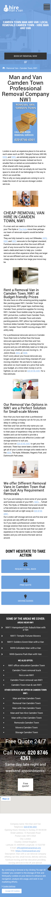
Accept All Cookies (12, 891)
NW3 (14, 241)
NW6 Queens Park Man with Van (26, 654)
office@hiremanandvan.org (29, 847)
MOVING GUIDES (25, 600)
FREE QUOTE (25, 585)
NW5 (14, 157)
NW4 (9, 452)
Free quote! (25, 784)
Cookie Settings (9, 886)
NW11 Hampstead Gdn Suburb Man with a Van (26, 628)
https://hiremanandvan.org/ (27, 850)
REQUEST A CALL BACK (25, 569)
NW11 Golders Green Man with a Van (25, 641)
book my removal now (25, 56)
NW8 (5, 157)
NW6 (6, 241)
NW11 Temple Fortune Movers (25, 635)
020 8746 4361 (33, 371)
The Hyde (23, 229)
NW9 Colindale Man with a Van (25, 647)
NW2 (18, 353)
